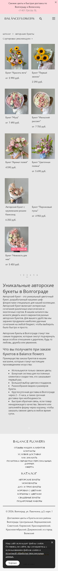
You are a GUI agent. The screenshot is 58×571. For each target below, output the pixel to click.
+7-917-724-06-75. (27, 10)
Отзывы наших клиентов (29, 448)
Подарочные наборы (29, 501)
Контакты (29, 451)
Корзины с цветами (29, 494)
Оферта (29, 467)
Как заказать (29, 458)
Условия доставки (29, 454)
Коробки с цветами (29, 490)
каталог (7, 34)
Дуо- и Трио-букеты (29, 487)
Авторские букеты (29, 480)
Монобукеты (29, 483)
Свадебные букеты (29, 498)
